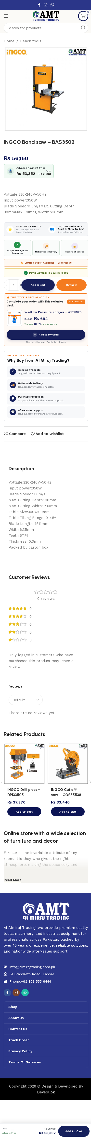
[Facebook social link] (39, 5)
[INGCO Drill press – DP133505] (24, 764)
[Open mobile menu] (6, 16)
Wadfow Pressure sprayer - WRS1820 (53, 312)
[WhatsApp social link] (52, 5)
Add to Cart (73, 1131)
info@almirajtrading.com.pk (32, 967)
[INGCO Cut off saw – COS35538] (68, 764)
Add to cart (38, 285)
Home (9, 41)
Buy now (71, 285)
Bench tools (30, 41)
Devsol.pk (46, 1092)
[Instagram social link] (45, 5)
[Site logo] (46, 16)
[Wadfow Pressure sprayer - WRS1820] (14, 318)
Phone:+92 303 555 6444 (30, 981)
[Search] (83, 28)
